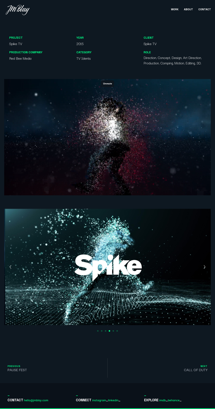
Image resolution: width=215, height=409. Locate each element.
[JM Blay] (18, 9)
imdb (162, 400)
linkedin (113, 400)
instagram (99, 400)
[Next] (204, 267)
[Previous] (10, 267)
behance (174, 400)
